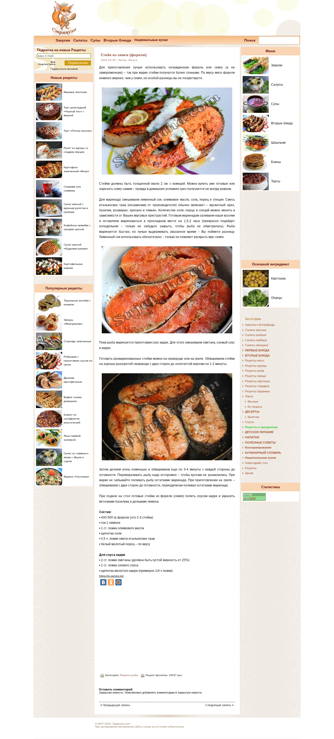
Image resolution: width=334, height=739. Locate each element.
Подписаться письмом (64, 68)
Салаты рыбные (255, 334)
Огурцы (276, 298)
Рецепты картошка (257, 381)
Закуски (63, 40)
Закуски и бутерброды (260, 324)
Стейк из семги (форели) (124, 55)
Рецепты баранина (257, 391)
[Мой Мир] (118, 582)
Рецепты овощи (255, 375)
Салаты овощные (256, 345)
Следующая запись (218, 705)
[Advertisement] (143, 627)
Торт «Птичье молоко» (78, 130)
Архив (249, 473)
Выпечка (253, 416)
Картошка (278, 278)
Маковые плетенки (75, 92)
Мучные (253, 401)
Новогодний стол (256, 462)
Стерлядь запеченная (77, 341)
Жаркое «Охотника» (76, 476)
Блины (276, 162)
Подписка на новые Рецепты (61, 50)
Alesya (132, 60)
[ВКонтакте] (103, 582)
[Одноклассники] (111, 582)
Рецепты (251, 468)
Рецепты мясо (254, 360)
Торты (275, 181)
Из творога (255, 406)
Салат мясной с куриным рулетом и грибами (76, 208)
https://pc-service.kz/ (111, 575)
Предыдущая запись (116, 705)
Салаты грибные (256, 340)
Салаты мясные (255, 329)
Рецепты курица (255, 365)
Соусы (249, 421)
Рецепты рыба (129, 675)
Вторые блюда (117, 40)
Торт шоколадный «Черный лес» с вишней (75, 111)
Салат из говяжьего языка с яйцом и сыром (76, 457)
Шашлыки (278, 142)
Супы (95, 40)
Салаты (80, 40)
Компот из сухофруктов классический (72, 418)
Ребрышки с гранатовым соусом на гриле (78, 360)
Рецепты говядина (257, 386)
